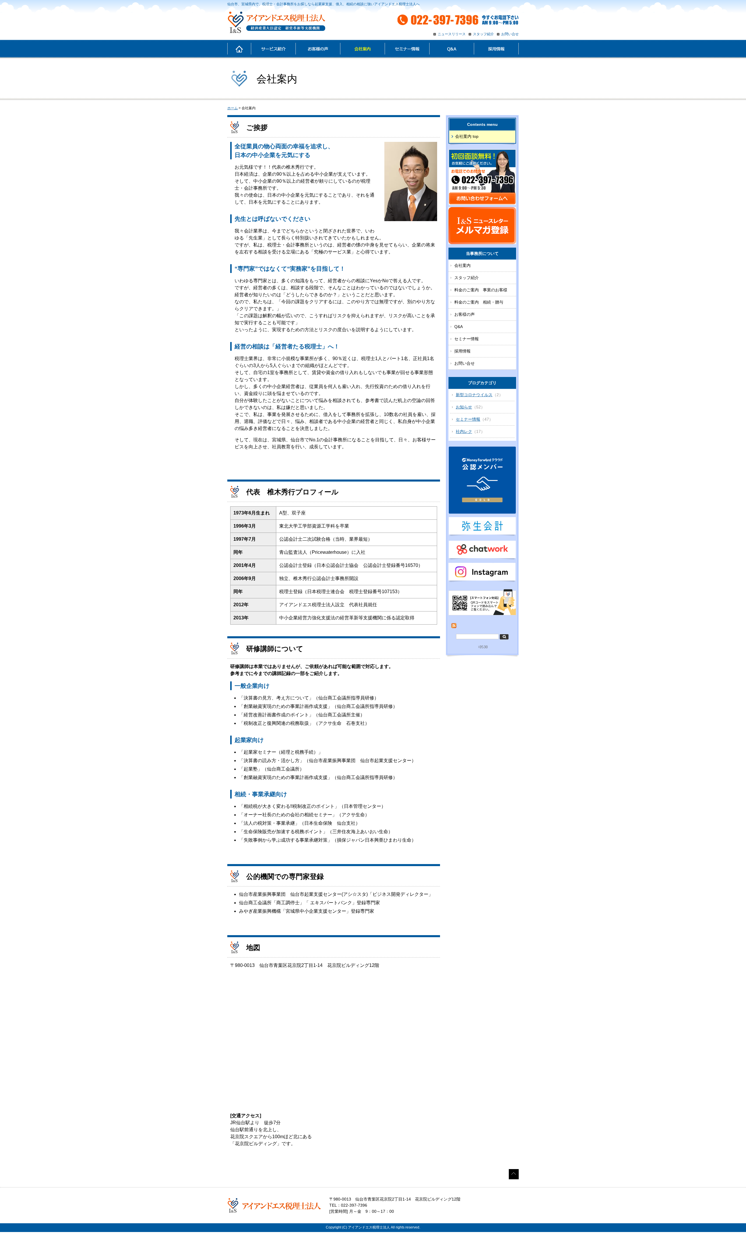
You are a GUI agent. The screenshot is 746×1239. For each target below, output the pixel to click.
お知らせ (464, 407)
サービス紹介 (273, 48)
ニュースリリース (452, 34)
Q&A (451, 48)
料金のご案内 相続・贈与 (478, 302)
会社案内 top (466, 136)
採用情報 (496, 48)
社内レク (464, 431)
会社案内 (362, 48)
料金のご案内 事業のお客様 (480, 290)
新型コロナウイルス (474, 394)
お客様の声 (317, 48)
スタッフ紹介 (483, 34)
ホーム (239, 48)
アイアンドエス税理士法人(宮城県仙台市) (276, 22)
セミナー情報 (407, 48)
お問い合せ (510, 34)
